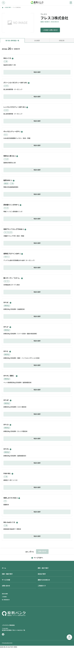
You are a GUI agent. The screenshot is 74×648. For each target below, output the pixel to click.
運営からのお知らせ (44, 580)
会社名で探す (8, 7)
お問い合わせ (6, 585)
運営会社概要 (5, 593)
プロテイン (6, 256)
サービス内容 (6, 580)
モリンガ (6, 207)
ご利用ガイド (42, 585)
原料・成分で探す (43, 568)
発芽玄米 (6, 183)
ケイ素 (5, 61)
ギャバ (5, 134)
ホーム (4, 568)
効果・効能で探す (7, 574)
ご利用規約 (4, 596)
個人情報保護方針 (6, 599)
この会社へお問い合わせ (50, 30)
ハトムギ (6, 159)
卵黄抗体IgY (7, 305)
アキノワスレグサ (8, 232)
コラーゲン (6, 281)
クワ (5, 501)
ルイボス (6, 85)
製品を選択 (37, 72)
